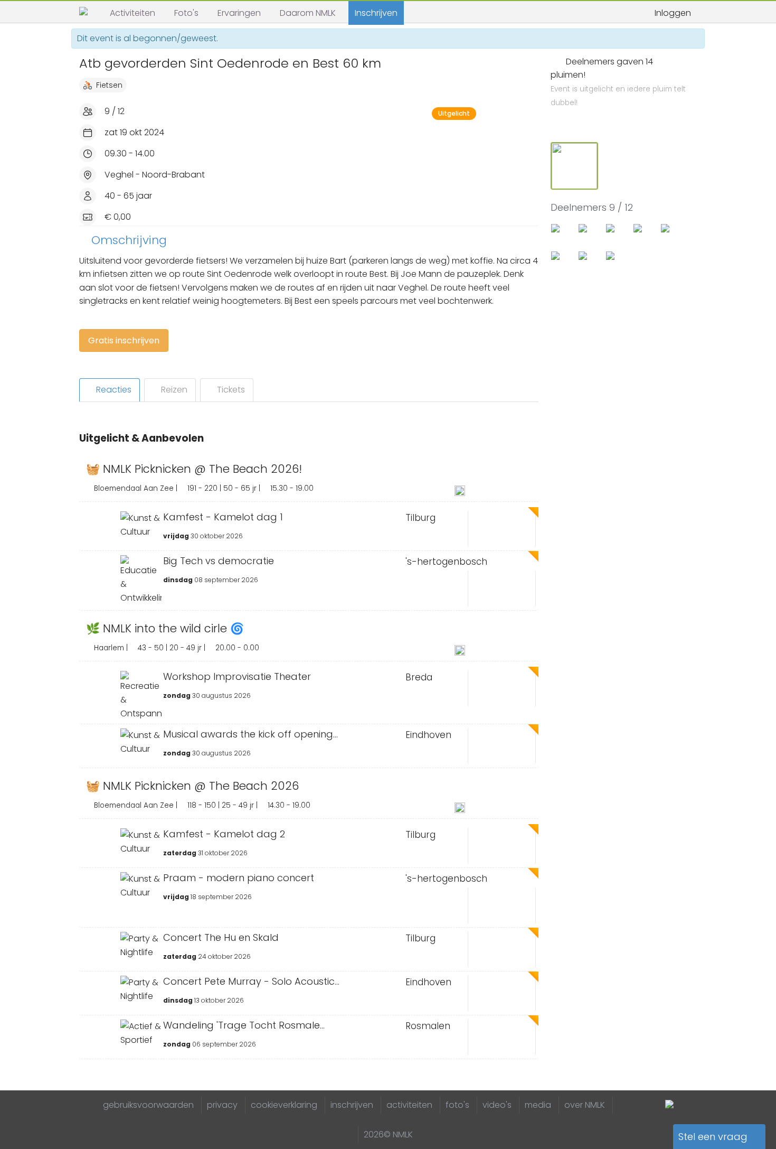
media (538, 1105)
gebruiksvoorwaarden (148, 1105)
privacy (222, 1105)
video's (497, 1105)
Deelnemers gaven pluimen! (618, 81)
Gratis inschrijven (123, 340)
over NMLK (584, 1105)
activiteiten (409, 1105)
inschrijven (351, 1105)
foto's (457, 1105)
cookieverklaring (284, 1105)
